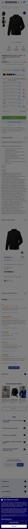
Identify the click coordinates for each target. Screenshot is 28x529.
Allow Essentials (14, 522)
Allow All (14, 526)
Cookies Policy (19, 515)
